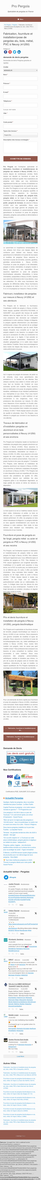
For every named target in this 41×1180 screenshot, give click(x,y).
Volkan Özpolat (14, 911)
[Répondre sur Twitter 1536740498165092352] (9, 1033)
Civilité (5, 67)
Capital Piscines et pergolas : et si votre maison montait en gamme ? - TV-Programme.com (19, 808)
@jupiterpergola (25, 884)
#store (12, 964)
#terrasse (11, 975)
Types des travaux (10, 131)
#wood (17, 930)
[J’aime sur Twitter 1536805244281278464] (17, 905)
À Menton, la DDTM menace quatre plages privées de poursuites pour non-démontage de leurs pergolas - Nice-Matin (20, 854)
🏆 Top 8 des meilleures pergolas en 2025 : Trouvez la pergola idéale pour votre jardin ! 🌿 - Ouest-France (19, 862)
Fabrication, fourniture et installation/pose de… (21, 729)
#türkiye (16, 1004)
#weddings (12, 949)
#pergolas (30, 897)
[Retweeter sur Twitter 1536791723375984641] (13, 978)
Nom (5, 75)
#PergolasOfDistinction (27, 895)
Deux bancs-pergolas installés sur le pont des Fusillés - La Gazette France (18, 828)
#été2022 (24, 975)
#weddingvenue (13, 951)
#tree (29, 930)
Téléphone (7, 101)
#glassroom (12, 1047)
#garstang (19, 949)
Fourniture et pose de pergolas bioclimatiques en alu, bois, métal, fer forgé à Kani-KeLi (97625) (19, 1098)
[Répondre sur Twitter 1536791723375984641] (9, 978)
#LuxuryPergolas (14, 897)
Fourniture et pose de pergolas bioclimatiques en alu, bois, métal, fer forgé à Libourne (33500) (19, 1110)
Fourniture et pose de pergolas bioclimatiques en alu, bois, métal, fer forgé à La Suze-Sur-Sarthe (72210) (19, 1079)
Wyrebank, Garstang (16, 939)
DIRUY (11, 960)
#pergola (23, 897)
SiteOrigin (19, 1136)
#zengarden (12, 1028)
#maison (18, 975)
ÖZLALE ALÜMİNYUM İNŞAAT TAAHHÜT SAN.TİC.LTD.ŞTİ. (20, 985)
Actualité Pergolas (14, 797)
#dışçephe (22, 1000)
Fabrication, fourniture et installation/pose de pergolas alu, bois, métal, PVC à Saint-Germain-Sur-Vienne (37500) (19, 1086)
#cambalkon (12, 997)
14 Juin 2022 (12, 886)
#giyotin (11, 1004)
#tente (10, 1002)
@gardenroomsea (13, 1042)
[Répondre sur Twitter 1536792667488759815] (9, 933)
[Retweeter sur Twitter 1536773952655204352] (13, 1009)
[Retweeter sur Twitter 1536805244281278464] (13, 905)
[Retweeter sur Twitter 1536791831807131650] (13, 953)
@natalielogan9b (24, 1015)
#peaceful (20, 1030)
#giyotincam (32, 1002)
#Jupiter (11, 899)
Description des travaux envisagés (16, 140)
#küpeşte (29, 997)
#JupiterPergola (13, 895)
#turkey (22, 1004)
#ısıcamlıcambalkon (15, 1006)
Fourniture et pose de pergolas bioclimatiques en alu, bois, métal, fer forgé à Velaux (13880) (19, 1115)
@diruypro (17, 959)
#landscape (24, 930)
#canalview (33, 946)
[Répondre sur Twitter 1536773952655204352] (9, 1009)
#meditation (12, 1030)
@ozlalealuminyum (14, 988)
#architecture (12, 928)
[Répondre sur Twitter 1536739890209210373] (9, 1052)
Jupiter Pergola (14, 884)
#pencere (11, 1000)
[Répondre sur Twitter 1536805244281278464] (9, 905)
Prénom (6, 83)
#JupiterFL (12, 902)
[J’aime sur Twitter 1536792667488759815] (18, 933)
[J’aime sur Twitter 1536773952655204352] (17, 1009)
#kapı (17, 1000)
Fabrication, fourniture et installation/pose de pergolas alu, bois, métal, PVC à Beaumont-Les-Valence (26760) (20, 1074)
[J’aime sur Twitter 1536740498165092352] (17, 1033)
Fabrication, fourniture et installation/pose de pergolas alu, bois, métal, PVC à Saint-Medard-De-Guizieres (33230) (19, 1122)
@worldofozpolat (25, 911)
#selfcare (33, 1028)
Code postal (8, 122)
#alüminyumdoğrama (20, 1002)
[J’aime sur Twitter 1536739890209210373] (17, 1052)
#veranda (28, 1044)
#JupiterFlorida (25, 899)
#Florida (17, 899)
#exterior (11, 930)
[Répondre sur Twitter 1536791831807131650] (9, 953)
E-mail (6, 92)
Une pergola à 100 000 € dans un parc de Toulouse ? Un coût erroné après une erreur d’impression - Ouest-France (18, 814)
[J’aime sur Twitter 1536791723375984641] (17, 978)
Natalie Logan (14, 1015)
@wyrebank (28, 939)
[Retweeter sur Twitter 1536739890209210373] (13, 1052)
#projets (31, 973)
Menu (21, 19)
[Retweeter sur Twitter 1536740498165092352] (13, 1033)
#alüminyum (21, 997)
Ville (5, 113)
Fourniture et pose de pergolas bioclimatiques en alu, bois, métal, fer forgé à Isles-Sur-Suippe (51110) (19, 1093)
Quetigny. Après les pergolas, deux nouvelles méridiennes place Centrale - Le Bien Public (18, 803)
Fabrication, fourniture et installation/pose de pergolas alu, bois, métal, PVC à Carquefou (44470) (19, 1068)
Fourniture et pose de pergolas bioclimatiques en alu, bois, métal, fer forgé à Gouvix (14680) (19, 1104)
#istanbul (28, 1004)
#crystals (26, 1028)
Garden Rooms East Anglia (18, 1039)
